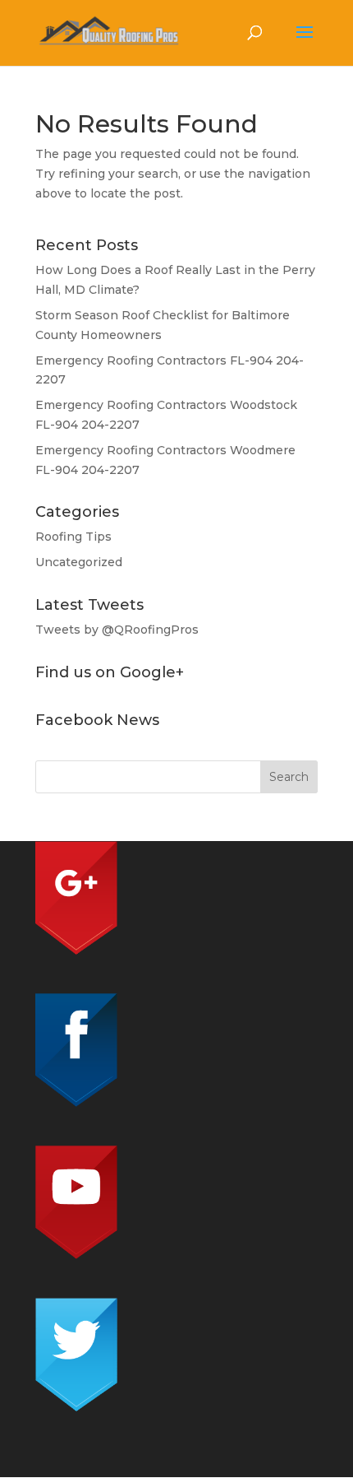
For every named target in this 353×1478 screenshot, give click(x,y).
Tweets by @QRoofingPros (117, 629)
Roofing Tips (73, 536)
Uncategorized (78, 562)
